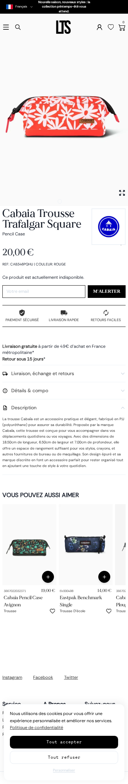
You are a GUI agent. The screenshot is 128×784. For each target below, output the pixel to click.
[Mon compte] (99, 27)
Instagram (12, 677)
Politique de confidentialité (36, 727)
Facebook (43, 677)
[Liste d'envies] (111, 27)
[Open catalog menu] (6, 27)
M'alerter (106, 291)
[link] (29, 544)
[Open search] (18, 27)
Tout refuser (64, 757)
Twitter (71, 677)
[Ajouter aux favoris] (52, 611)
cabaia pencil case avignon (23, 601)
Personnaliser (64, 770)
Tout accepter (64, 741)
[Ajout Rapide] (48, 577)
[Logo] (64, 27)
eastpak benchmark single (81, 601)
